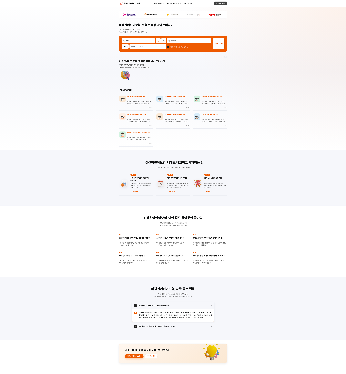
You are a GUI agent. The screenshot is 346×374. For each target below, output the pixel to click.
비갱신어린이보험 (159, 3)
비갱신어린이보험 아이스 (121, 3)
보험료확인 (218, 43)
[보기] (186, 47)
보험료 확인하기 (220, 3)
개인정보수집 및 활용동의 (177, 47)
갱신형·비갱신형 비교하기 (134, 356)
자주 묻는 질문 (188, 3)
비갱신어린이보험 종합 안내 (174, 3)
